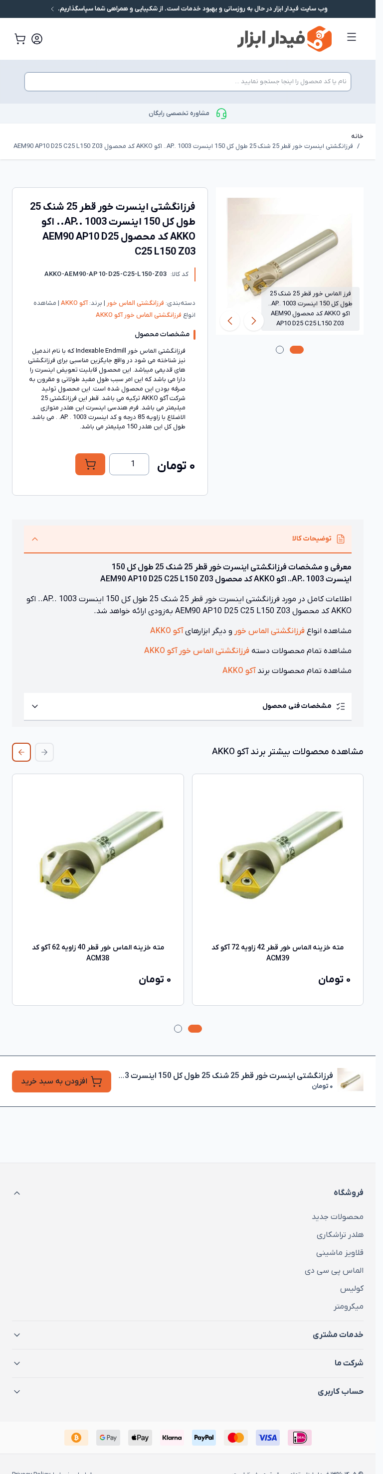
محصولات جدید (338, 1217)
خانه (357, 136)
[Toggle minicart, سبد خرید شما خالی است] (20, 39)
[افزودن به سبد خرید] (90, 464)
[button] (188, 1193)
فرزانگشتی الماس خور (134, 303)
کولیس (352, 1289)
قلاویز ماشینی (340, 1253)
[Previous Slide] (44, 752)
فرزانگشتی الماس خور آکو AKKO (139, 315)
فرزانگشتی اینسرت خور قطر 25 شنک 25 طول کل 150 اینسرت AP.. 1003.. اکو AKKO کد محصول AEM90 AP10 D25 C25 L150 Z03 (183, 146)
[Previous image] (254, 321)
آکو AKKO (73, 303)
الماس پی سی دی (334, 1271)
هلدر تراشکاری (340, 1235)
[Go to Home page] (201, 39)
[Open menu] (352, 37)
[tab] (297, 350)
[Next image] (230, 321)
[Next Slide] (21, 752)
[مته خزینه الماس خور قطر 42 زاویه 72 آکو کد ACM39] (278, 859)
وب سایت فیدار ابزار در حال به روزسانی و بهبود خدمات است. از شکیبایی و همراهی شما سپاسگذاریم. (192, 8)
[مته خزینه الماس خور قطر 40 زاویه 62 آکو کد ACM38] (98, 859)
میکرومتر (349, 1307)
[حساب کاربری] (37, 39)
